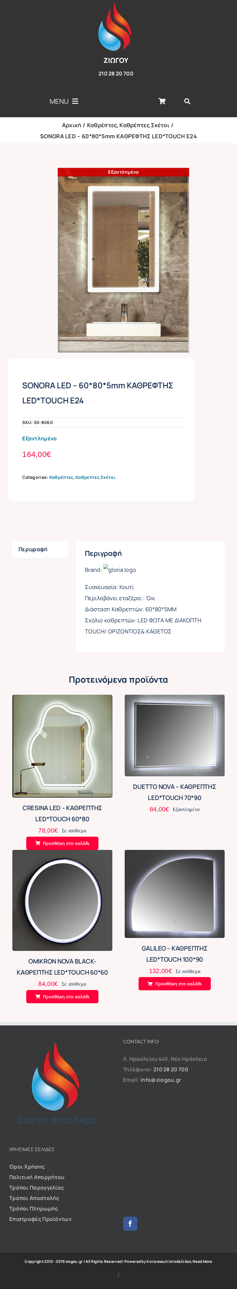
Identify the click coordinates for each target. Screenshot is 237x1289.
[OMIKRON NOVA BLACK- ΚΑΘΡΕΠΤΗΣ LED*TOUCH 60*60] (62, 855)
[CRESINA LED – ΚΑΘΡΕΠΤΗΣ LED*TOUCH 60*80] (62, 699)
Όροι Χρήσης (27, 1166)
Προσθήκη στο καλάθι (66, 843)
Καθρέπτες (61, 477)
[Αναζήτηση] (187, 101)
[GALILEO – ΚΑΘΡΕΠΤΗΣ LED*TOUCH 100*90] (175, 855)
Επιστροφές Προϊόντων (40, 1218)
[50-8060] (123, 260)
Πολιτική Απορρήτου (36, 1177)
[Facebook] (130, 1224)
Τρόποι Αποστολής (34, 1198)
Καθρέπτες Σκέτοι (96, 477)
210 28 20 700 (170, 1069)
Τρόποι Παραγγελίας (36, 1187)
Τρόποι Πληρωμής (33, 1208)
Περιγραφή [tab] (33, 549)
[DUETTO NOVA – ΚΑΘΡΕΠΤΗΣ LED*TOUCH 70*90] (175, 699)
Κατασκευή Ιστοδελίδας (169, 1261)
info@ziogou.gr (160, 1079)
